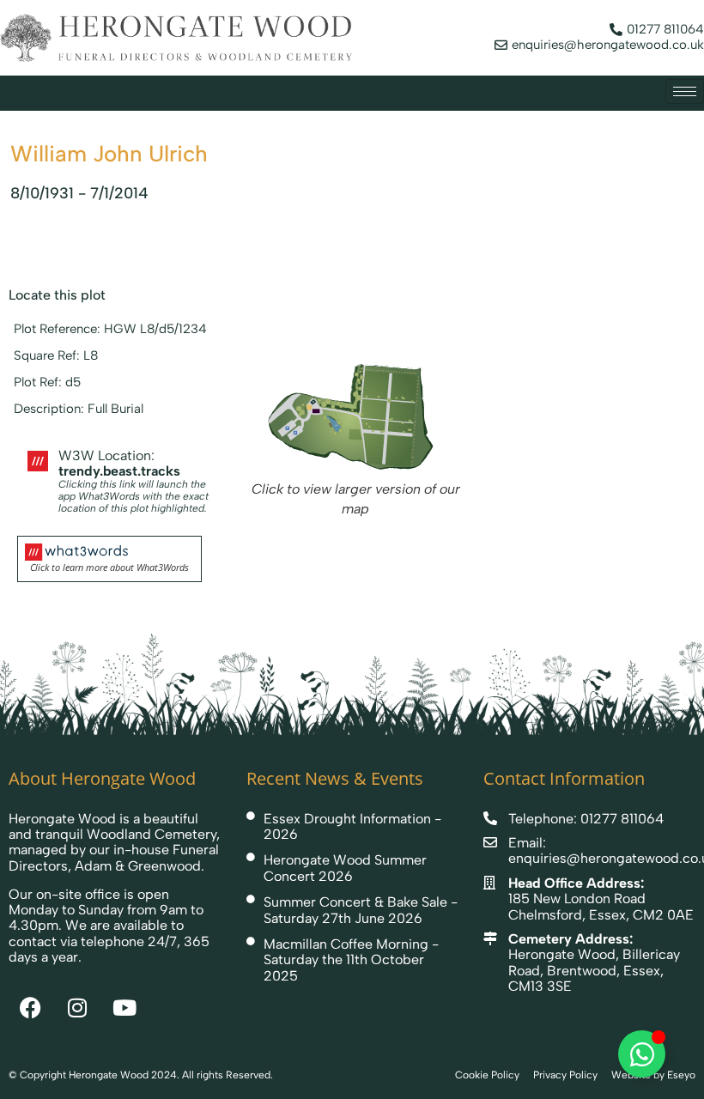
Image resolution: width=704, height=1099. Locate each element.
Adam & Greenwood (138, 866)
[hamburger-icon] (684, 91)
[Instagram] (77, 1008)
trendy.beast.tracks (119, 471)
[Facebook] (30, 1008)
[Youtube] (124, 1008)
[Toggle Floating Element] (641, 1054)
